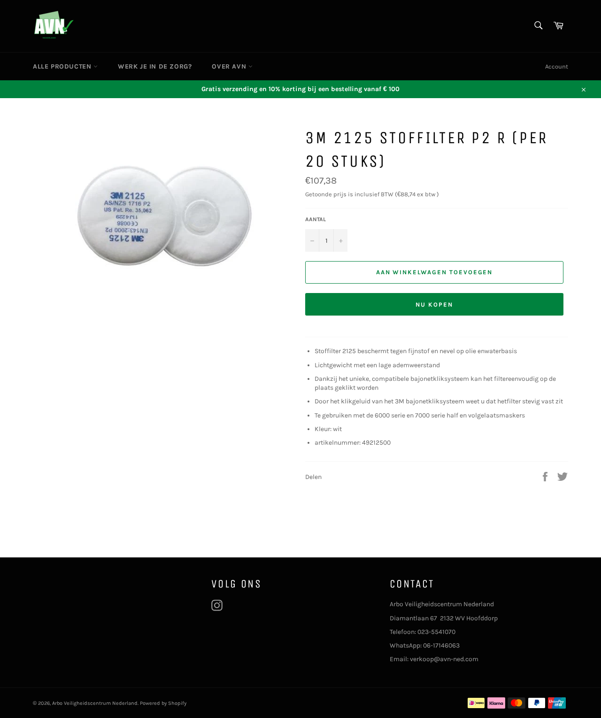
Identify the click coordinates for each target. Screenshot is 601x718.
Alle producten (63, 66)
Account (556, 66)
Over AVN (230, 66)
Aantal (315, 219)
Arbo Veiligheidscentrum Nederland (95, 703)
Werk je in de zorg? (155, 66)
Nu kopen (434, 304)
